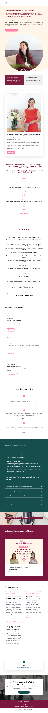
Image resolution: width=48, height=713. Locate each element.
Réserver (10, 330)
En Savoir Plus (11, 152)
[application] (24, 572)
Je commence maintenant (11, 30)
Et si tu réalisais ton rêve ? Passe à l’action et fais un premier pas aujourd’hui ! (13, 627)
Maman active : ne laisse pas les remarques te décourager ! (14, 598)
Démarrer (11, 353)
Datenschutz (26, 701)
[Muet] (35, 572)
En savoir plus (12, 374)
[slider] (37, 572)
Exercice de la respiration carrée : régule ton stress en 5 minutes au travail (33, 598)
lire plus (8, 615)
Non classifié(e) (14, 602)
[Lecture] (10, 572)
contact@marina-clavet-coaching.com (24, 667)
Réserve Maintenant (24, 692)
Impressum (20, 701)
